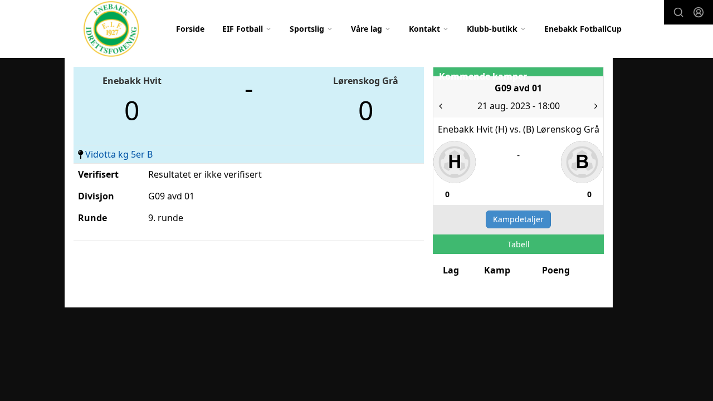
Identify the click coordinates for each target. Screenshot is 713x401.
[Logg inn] (698, 12)
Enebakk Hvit (132, 81)
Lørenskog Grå (365, 81)
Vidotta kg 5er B (119, 154)
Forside (190, 28)
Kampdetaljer (518, 219)
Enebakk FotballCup (583, 28)
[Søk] (678, 12)
